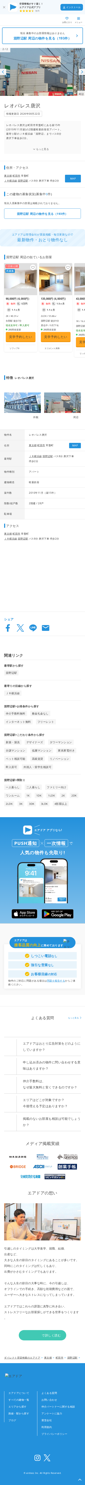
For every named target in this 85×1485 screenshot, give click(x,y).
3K (20, 804)
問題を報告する (56, 980)
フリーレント (46, 722)
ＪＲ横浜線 (10, 180)
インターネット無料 (18, 722)
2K (63, 795)
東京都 (8, 175)
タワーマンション (61, 742)
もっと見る (42, 149)
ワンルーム (13, 795)
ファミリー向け (56, 787)
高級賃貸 (37, 759)
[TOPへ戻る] (18, 20)
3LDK (44, 804)
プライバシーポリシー (54, 1434)
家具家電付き (66, 750)
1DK (39, 795)
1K (28, 795)
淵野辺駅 (23, 180)
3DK (31, 804)
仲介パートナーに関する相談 (58, 1406)
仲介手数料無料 (15, 713)
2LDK (9, 804)
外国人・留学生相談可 (37, 767)
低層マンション (42, 750)
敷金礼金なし (40, 713)
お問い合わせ (49, 1400)
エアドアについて (18, 1393)
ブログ (12, 1420)
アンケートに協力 (51, 1413)
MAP (73, 178)
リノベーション (59, 759)
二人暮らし (33, 787)
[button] (80, 1480)
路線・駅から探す (18, 1413)
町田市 (16, 175)
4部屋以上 (60, 804)
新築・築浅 (13, 742)
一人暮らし (13, 787)
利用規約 (46, 1427)
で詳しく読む (51, 1335)
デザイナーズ (34, 742)
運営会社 (46, 1420)
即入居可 (11, 767)
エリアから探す (17, 1406)
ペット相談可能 (15, 759)
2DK (74, 795)
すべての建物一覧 (18, 1400)
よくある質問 (49, 1393)
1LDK (51, 795)
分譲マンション (15, 750)
